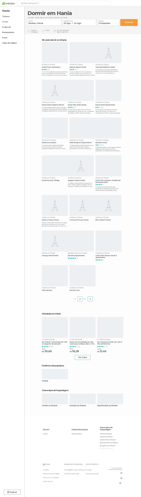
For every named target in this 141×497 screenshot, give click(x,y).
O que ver (6, 27)
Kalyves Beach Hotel (78, 67)
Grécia (45, 434)
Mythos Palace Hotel (50, 220)
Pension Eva (75, 290)
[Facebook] (112, 465)
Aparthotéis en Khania (107, 406)
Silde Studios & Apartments (81, 143)
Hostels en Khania (78, 406)
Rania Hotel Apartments (105, 105)
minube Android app (71, 474)
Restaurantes (8, 32)
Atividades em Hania (51, 314)
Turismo (6, 16)
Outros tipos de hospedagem (106, 428)
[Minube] (8, 3)
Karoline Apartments (76, 256)
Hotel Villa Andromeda (77, 105)
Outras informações (79, 430)
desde (43, 349)
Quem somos (48, 481)
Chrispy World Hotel (50, 256)
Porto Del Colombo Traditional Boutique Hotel (108, 181)
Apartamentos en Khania (109, 443)
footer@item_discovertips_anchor (76, 470)
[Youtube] (120, 465)
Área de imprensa (92, 474)
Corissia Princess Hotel (79, 220)
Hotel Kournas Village (50, 180)
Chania (45, 381)
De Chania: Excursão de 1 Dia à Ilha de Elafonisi (109, 343)
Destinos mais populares (53, 366)
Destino (31, 20)
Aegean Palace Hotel (76, 180)
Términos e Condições (51, 477)
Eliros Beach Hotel (103, 220)
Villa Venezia (47, 290)
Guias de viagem (9, 43)
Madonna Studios (49, 143)
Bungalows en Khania (107, 446)
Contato (89, 470)
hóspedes (101, 20)
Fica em (46, 430)
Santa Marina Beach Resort (53, 105)
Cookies (46, 470)
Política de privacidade (51, 474)
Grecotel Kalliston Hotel (105, 67)
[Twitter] (115, 465)
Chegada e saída (68, 20)
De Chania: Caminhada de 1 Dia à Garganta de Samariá (54, 343)
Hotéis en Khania (49, 406)
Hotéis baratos (76, 434)
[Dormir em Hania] (90, 298)
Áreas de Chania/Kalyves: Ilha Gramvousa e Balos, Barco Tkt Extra (82, 343)
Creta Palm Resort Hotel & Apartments (106, 256)
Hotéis (5, 22)
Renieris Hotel (101, 143)
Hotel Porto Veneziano (51, 67)
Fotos (4, 38)
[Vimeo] (118, 465)
